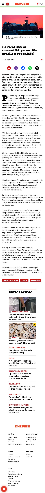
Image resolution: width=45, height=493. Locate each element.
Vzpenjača (35, 280)
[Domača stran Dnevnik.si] (22, 4)
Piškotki (11, 479)
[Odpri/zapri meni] (4, 4)
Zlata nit (29, 457)
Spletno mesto (13, 476)
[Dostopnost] (7, 4)
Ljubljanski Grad (10, 280)
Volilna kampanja (13, 483)
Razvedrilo (11, 459)
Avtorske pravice (14, 481)
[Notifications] (4, 489)
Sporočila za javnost (15, 444)
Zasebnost (11, 486)
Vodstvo (11, 439)
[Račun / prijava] (38, 4)
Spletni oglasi (31, 437)
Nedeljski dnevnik (14, 457)
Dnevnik (11, 454)
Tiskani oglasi (31, 439)
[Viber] (16, 68)
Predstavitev (12, 437)
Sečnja (24, 280)
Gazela (28, 454)
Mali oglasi (30, 444)
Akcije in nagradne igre (16, 474)
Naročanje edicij (13, 461)
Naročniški (11, 472)
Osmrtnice (30, 442)
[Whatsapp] (30, 68)
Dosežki (11, 442)
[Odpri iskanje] (41, 4)
